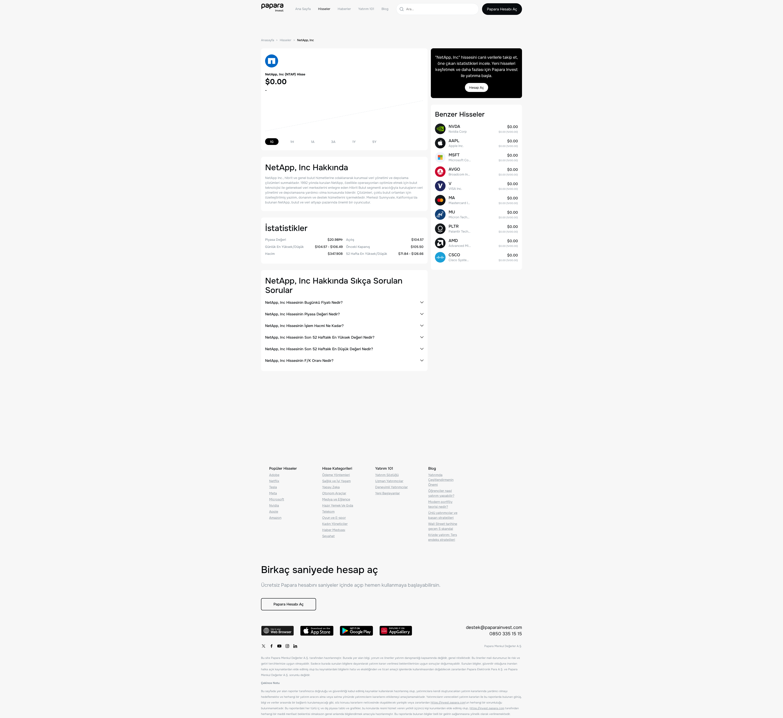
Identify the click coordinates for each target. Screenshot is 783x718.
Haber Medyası (333, 530)
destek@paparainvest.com (494, 627)
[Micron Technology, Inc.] (476, 214)
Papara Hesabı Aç (502, 9)
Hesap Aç (476, 87)
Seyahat (328, 536)
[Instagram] (287, 646)
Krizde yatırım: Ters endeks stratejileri (442, 537)
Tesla (273, 487)
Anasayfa (267, 40)
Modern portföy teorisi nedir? (440, 504)
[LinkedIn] (295, 646)
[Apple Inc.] (476, 143)
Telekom (328, 511)
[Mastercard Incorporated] (476, 200)
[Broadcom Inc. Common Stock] (476, 171)
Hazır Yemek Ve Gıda (337, 505)
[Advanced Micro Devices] (476, 243)
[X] (263, 646)
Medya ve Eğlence (336, 499)
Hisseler (324, 9)
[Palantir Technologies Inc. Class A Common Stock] (476, 228)
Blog (385, 9)
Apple (273, 511)
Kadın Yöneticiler (335, 524)
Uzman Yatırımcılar (389, 481)
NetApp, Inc (305, 40)
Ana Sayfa (303, 9)
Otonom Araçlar (334, 493)
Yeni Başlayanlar (387, 493)
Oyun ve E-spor (334, 518)
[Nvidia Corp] (476, 129)
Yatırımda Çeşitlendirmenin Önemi (440, 480)
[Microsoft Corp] (476, 157)
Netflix (274, 481)
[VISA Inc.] (476, 186)
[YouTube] (279, 646)
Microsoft (276, 499)
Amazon (275, 518)
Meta (273, 493)
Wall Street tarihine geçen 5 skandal (442, 526)
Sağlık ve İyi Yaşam (336, 481)
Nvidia (274, 505)
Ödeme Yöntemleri (336, 475)
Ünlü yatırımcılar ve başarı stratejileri (442, 515)
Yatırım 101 (366, 9)
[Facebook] (271, 646)
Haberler (344, 9)
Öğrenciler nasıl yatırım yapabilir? (441, 493)
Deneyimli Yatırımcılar (391, 487)
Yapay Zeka (331, 487)
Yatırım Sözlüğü (387, 475)
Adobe (274, 475)
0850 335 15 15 (505, 634)
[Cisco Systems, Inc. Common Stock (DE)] (476, 257)
